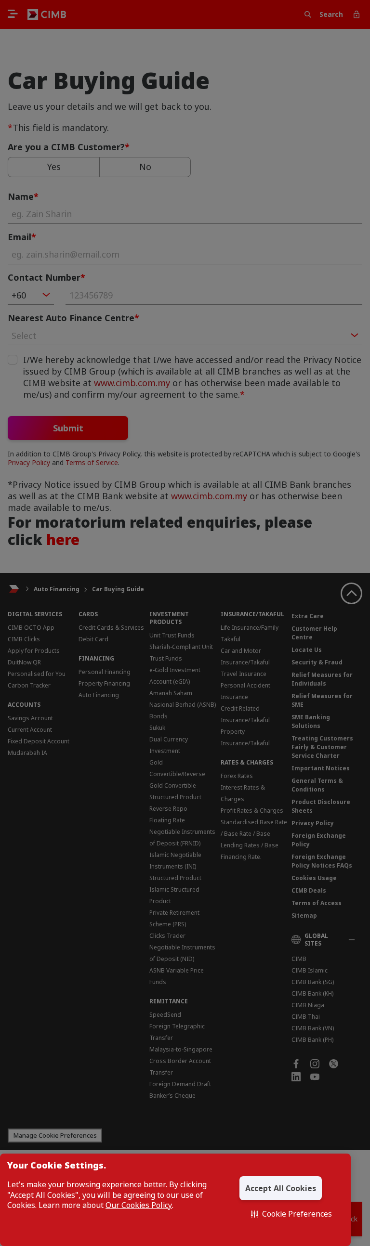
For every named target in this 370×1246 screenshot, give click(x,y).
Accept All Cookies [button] (280, 1188)
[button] (291, 1213)
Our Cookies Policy (139, 1205)
